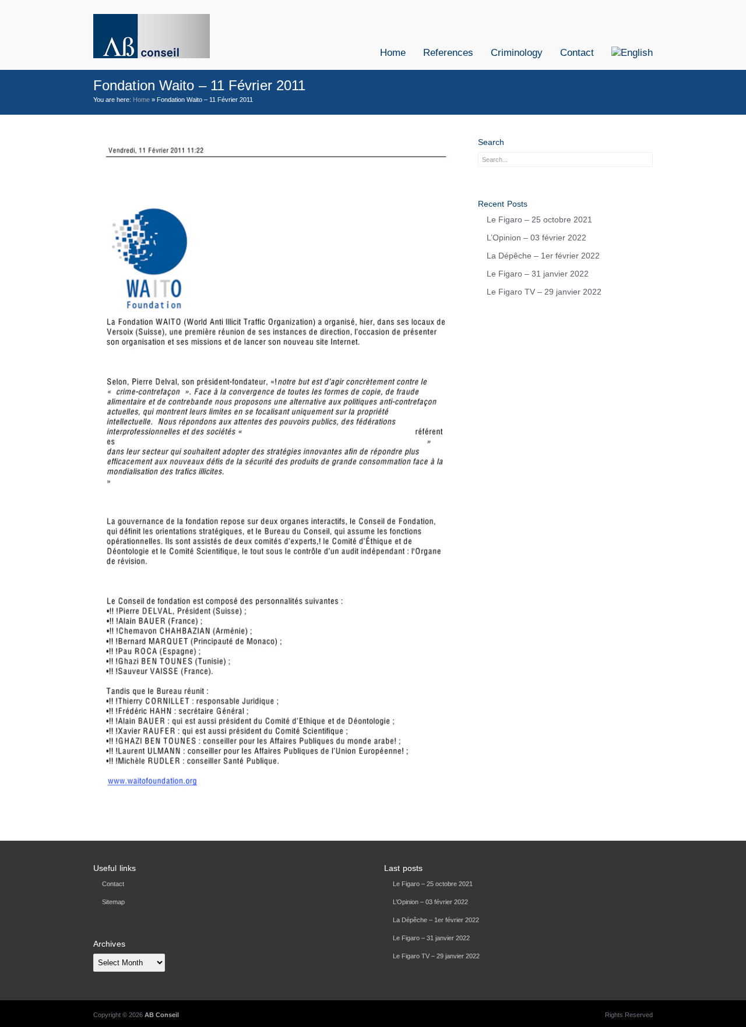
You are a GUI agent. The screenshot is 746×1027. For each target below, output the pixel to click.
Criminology (517, 52)
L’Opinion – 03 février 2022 (536, 237)
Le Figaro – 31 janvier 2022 (538, 273)
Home (393, 52)
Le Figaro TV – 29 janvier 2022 (544, 291)
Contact (577, 52)
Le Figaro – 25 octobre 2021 (539, 219)
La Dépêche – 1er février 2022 (543, 255)
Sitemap (113, 901)
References (448, 52)
